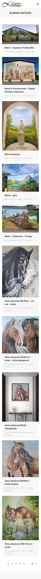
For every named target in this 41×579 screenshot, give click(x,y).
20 (32, 564)
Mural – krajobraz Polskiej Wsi (19, 47)
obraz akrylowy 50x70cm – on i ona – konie (19, 302)
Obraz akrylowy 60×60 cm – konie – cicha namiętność (18, 359)
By (16, 51)
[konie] (20, 271)
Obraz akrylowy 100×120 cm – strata (19, 545)
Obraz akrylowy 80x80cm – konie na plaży (18, 482)
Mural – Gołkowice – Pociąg (18, 236)
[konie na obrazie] (20, 334)
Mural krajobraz (12, 154)
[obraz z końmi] (20, 458)
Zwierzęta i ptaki (15, 308)
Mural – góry (11, 195)
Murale (7, 51)
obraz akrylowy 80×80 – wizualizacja (16, 427)
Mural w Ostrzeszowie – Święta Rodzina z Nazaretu (20, 90)
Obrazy (7, 308)
